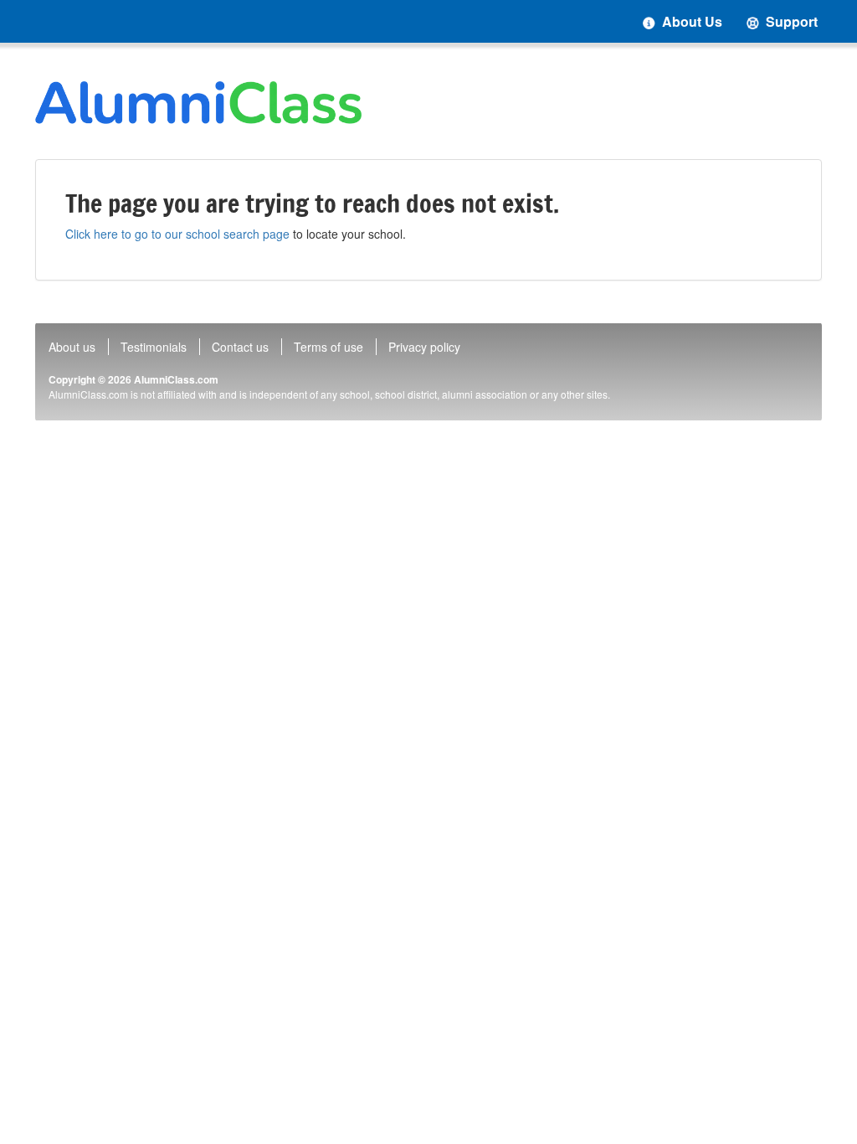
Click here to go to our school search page (177, 233)
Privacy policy (424, 346)
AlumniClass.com (176, 379)
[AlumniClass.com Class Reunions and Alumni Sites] (198, 102)
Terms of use (328, 346)
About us (72, 346)
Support (790, 21)
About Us (690, 21)
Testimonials (154, 346)
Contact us (240, 346)
